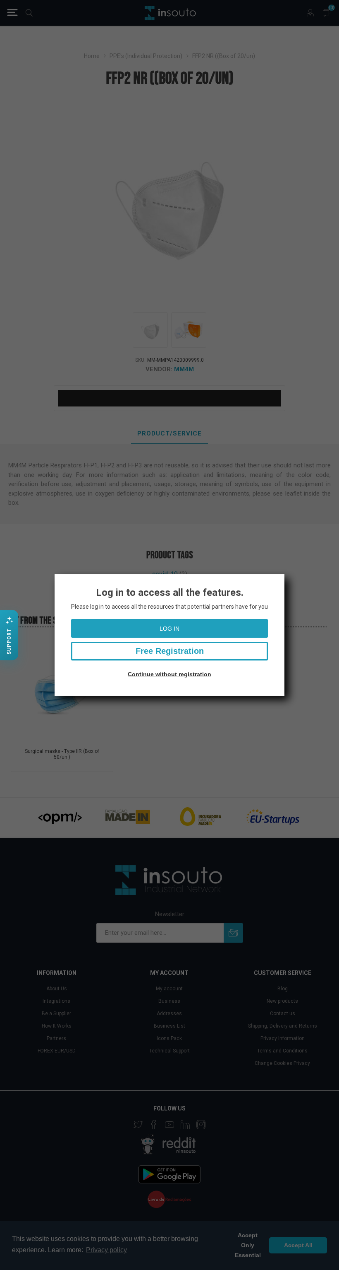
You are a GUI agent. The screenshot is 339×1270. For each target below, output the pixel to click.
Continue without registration (169, 674)
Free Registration (170, 651)
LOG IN (169, 628)
